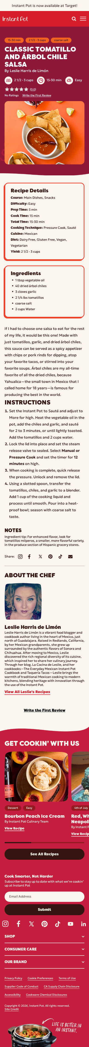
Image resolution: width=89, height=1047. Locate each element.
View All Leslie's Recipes (27, 692)
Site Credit (12, 1009)
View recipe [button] (14, 828)
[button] (74, 19)
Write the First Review (36, 95)
